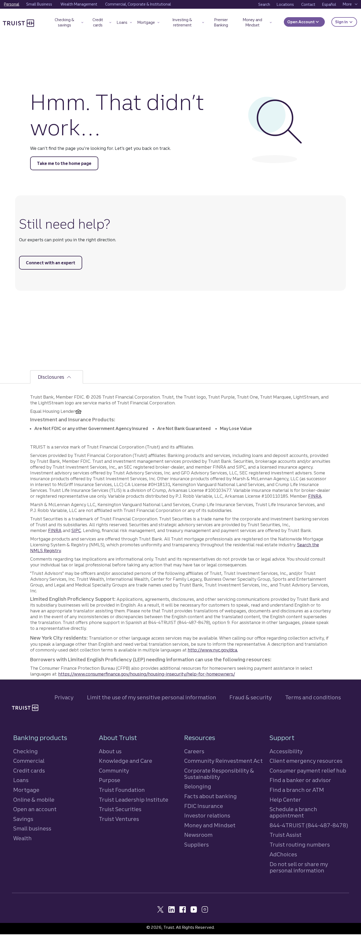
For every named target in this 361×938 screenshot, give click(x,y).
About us (110, 751)
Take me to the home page (64, 163)
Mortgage (26, 790)
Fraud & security (250, 697)
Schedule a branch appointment (293, 812)
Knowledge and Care (125, 760)
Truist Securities (120, 809)
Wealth (22, 838)
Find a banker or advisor (300, 780)
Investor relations (207, 815)
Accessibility (286, 751)
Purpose (109, 780)
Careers (194, 751)
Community (114, 770)
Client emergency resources (306, 760)
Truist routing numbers (300, 844)
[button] (66, 23)
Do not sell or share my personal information (299, 867)
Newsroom (198, 834)
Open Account (301, 22)
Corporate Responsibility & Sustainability (219, 773)
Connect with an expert (50, 262)
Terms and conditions (313, 697)
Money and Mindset (209, 825)
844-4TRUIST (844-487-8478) (309, 825)
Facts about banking (210, 796)
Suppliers (196, 844)
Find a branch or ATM (297, 790)
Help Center (285, 799)
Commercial (28, 760)
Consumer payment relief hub (308, 770)
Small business (32, 828)
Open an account (35, 809)
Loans (21, 780)
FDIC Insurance (203, 806)
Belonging (197, 786)
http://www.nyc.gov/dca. (213, 650)
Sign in (346, 21)
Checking (25, 751)
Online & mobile (33, 799)
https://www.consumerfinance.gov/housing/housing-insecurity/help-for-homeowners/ (146, 674)
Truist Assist (286, 834)
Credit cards (29, 770)
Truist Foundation (122, 790)
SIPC (76, 530)
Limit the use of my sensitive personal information (151, 697)
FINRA (315, 496)
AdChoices (283, 854)
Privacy (63, 697)
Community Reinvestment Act (223, 760)
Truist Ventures (119, 819)
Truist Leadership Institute (133, 799)
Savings (23, 819)
